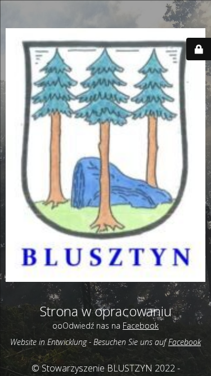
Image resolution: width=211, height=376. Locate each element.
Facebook (141, 325)
